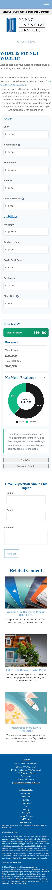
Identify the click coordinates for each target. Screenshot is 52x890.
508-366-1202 (28, 41)
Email (9, 510)
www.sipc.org (39, 874)
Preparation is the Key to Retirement (26, 729)
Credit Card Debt (12, 260)
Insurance (26, 803)
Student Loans (11, 242)
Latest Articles (26, 815)
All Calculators (25, 822)
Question (9, 527)
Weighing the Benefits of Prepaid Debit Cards (26, 613)
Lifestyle (26, 812)
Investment (26, 796)
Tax (26, 806)
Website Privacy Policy (10, 832)
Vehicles (8, 180)
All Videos (26, 819)
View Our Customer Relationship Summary (26, 11)
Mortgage (8, 224)
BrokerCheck (7, 827)
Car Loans (9, 278)
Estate (26, 799)
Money (26, 809)
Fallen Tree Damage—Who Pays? (26, 669)
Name (9, 492)
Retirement (26, 793)
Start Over (26, 460)
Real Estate (9, 162)
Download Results (26, 466)
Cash (6, 126)
